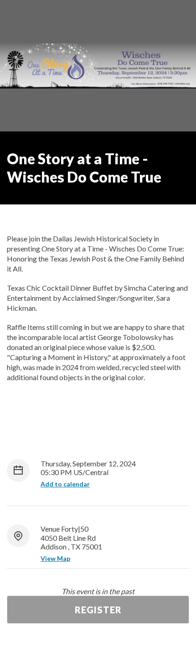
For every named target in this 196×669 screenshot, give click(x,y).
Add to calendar (65, 484)
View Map (55, 558)
